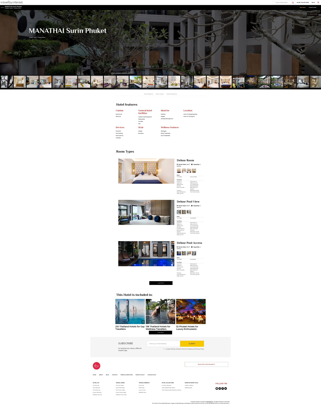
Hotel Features (148, 94)
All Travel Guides (120, 385)
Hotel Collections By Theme (168, 387)
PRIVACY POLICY (140, 374)
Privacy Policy (200, 349)
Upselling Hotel (188, 387)
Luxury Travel (142, 390)
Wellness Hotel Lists (97, 394)
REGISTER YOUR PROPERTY (206, 364)
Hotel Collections (171, 94)
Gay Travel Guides (120, 387)
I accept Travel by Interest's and (184, 349)
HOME (94, 374)
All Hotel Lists (96, 385)
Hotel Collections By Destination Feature (171, 390)
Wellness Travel (142, 392)
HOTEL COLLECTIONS (303, 2)
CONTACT (115, 374)
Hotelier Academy (189, 385)
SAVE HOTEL (313, 14)
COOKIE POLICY (152, 374)
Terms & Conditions (187, 349)
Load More (161, 283)
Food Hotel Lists (96, 390)
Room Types (160, 94)
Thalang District (17, 8)
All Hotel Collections (166, 385)
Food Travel (141, 387)
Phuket (11, 8)
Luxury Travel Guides (121, 392)
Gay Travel (141, 385)
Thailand (7, 8)
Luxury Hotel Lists (97, 392)
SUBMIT (192, 344)
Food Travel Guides (120, 390)
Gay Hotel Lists (96, 387)
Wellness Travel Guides (121, 394)
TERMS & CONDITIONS (126, 374)
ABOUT (101, 374)
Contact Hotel (312, 7)
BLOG (313, 2)
